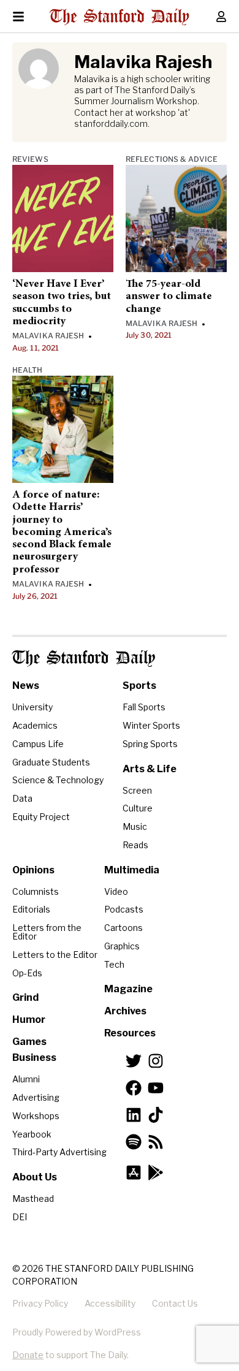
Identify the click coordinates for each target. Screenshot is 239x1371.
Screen (137, 790)
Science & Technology (58, 780)
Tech (114, 964)
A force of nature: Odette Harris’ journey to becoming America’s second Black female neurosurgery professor (62, 532)
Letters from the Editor (47, 931)
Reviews (30, 159)
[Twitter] (134, 1061)
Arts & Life (149, 769)
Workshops (35, 1116)
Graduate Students (51, 762)
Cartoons (123, 927)
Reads (135, 845)
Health (27, 369)
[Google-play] (156, 1172)
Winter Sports (151, 725)
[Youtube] (156, 1088)
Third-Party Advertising (59, 1152)
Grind (25, 997)
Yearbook (31, 1134)
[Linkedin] (134, 1115)
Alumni (26, 1079)
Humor (28, 1019)
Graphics (122, 946)
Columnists (35, 891)
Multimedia (131, 870)
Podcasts (123, 909)
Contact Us (175, 1303)
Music (135, 826)
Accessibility (110, 1303)
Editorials (31, 909)
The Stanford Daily (83, 658)
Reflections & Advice (172, 159)
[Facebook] (134, 1088)
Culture (138, 808)
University (32, 707)
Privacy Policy (40, 1303)
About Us (34, 1177)
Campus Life (38, 744)
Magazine (128, 989)
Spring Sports (150, 744)
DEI (19, 1217)
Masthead (33, 1198)
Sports (139, 685)
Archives (125, 1011)
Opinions (33, 870)
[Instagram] (156, 1061)
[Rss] (156, 1142)
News (25, 685)
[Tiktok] (156, 1115)
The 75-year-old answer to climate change (169, 297)
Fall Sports (144, 707)
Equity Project (41, 816)
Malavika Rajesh (48, 335)
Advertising (35, 1097)
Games (29, 1041)
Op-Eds (27, 973)
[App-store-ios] (134, 1172)
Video (116, 891)
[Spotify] (134, 1142)
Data (22, 798)
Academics (35, 725)
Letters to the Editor (54, 954)
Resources (130, 1033)
